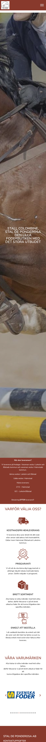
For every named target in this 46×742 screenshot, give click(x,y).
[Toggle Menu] (42, 5)
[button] (5, 695)
